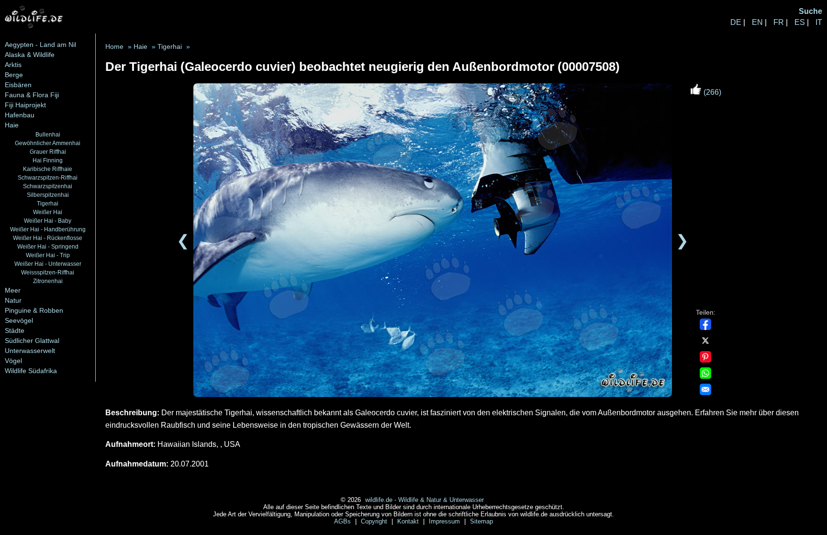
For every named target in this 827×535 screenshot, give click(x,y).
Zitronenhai (48, 281)
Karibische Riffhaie (47, 169)
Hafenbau (19, 115)
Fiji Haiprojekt (25, 105)
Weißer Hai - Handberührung (48, 229)
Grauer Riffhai (48, 151)
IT (819, 22)
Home (114, 46)
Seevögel (19, 320)
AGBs (343, 521)
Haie (12, 125)
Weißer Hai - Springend (47, 246)
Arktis (13, 64)
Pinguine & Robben (34, 310)
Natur (13, 300)
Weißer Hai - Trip (48, 255)
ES (799, 22)
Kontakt (409, 521)
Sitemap (481, 521)
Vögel (13, 360)
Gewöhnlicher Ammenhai (47, 143)
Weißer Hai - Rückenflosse (47, 238)
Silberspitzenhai (48, 195)
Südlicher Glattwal (32, 340)
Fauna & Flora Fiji (32, 95)
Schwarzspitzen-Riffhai (48, 177)
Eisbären (18, 85)
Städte (14, 330)
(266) (711, 92)
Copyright (375, 521)
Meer (13, 290)
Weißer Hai (47, 212)
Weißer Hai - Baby (47, 220)
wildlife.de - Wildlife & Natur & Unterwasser (424, 499)
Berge (14, 75)
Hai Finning (48, 160)
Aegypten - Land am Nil (40, 44)
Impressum (445, 521)
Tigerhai (47, 203)
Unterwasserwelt (30, 350)
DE (735, 22)
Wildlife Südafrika (31, 371)
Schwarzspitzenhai (47, 186)
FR (778, 22)
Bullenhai (47, 134)
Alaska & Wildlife (30, 54)
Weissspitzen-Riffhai (47, 272)
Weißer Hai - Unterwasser (47, 264)
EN (757, 22)
